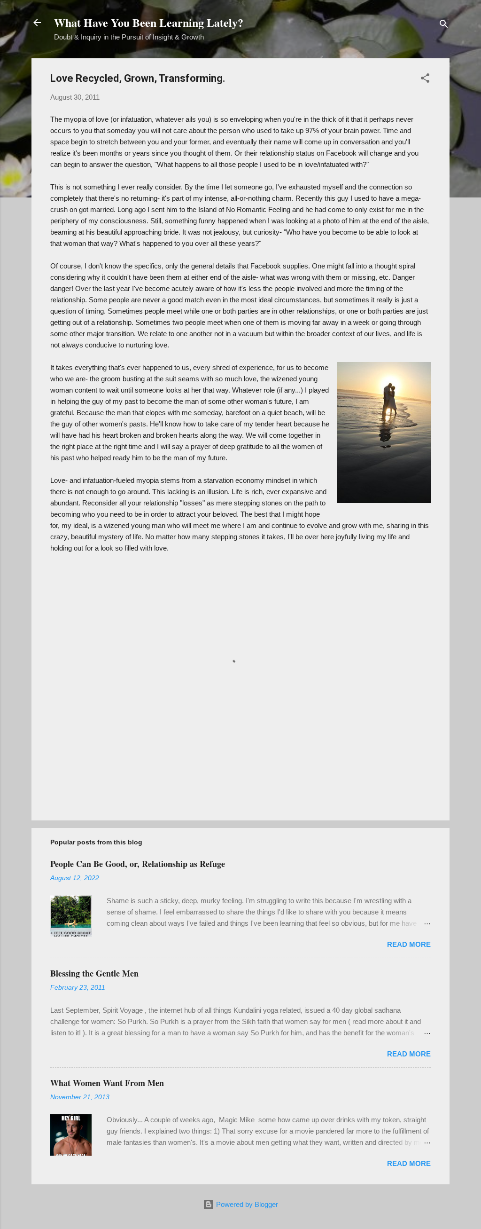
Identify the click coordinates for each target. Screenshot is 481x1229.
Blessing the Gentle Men (94, 973)
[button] (425, 79)
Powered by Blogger (246, 1204)
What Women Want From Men (107, 1083)
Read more (409, 944)
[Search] (444, 25)
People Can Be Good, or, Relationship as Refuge (137, 864)
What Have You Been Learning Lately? (148, 22)
